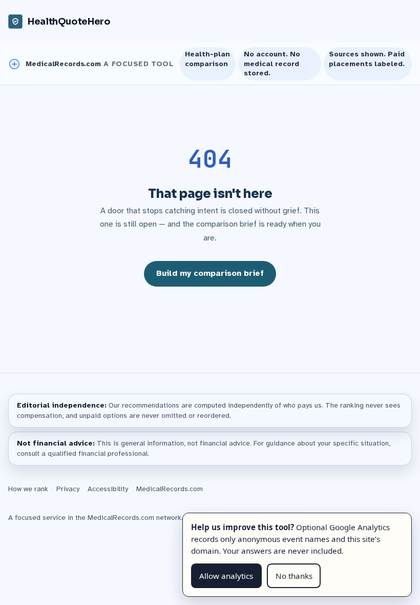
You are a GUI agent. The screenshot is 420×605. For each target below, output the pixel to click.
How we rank (28, 489)
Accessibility (108, 489)
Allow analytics (226, 576)
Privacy (67, 489)
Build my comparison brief (210, 273)
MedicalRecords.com (169, 489)
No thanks (294, 576)
